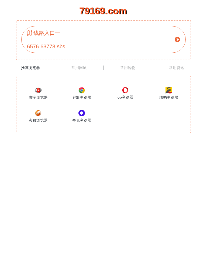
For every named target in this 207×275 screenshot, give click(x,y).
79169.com (103, 10)
